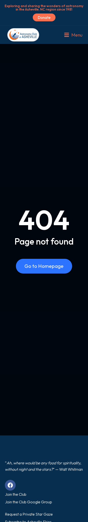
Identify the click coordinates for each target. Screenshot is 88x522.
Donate (44, 17)
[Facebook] (10, 485)
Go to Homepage (44, 266)
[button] (73, 35)
